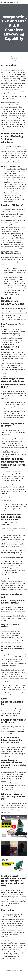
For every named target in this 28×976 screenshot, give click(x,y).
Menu (23, 2)
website (3, 781)
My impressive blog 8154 (10, 2)
